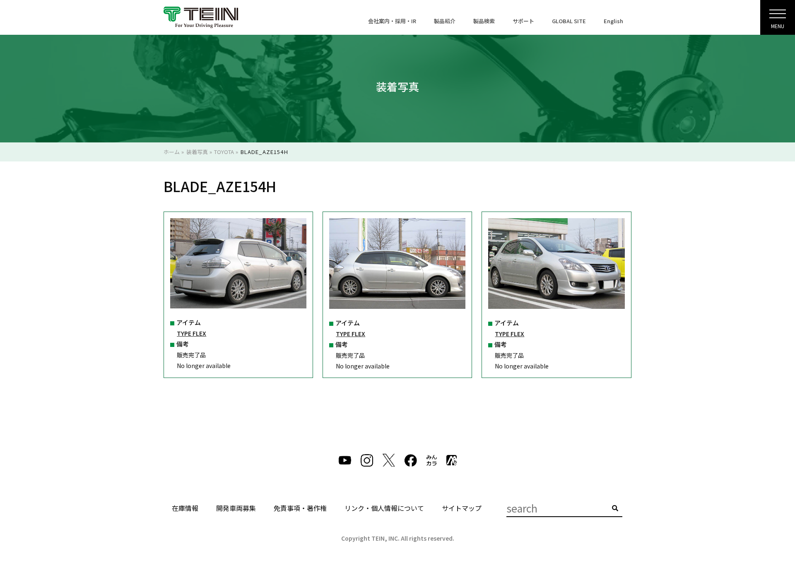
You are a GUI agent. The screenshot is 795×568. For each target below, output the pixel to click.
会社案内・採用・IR (392, 21)
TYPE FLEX (191, 333)
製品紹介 (444, 21)
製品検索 (484, 21)
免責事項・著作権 (300, 508)
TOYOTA (224, 152)
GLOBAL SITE (569, 21)
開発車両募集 (236, 508)
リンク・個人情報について (384, 508)
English (613, 21)
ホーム (172, 152)
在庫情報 (185, 508)
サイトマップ (462, 508)
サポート (523, 21)
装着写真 (197, 152)
